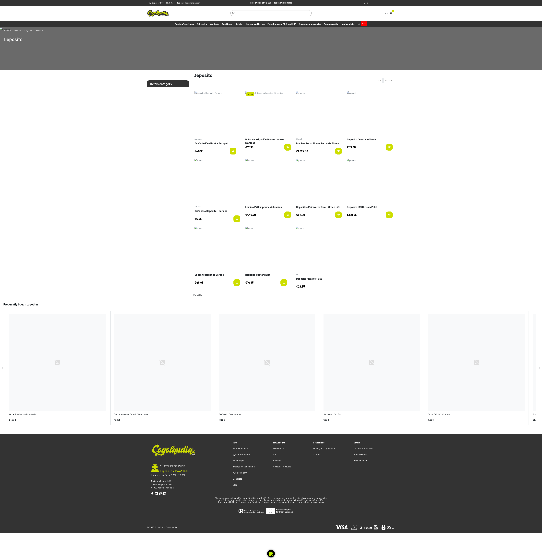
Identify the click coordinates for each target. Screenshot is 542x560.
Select (388, 80)
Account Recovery (282, 466)
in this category (161, 84)
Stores (316, 454)
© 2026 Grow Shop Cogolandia (162, 527)
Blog (366, 3)
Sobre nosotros (240, 448)
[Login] (386, 13)
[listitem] (57, 368)
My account (278, 448)
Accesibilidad (360, 460)
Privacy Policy (360, 454)
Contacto (237, 478)
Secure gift (238, 460)
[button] (3, 368)
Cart (275, 454)
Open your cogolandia (324, 448)
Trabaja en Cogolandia (244, 466)
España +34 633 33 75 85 (174, 471)
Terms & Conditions (363, 448)
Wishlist (277, 460)
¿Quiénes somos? (241, 454)
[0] (390, 13)
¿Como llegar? (240, 472)
